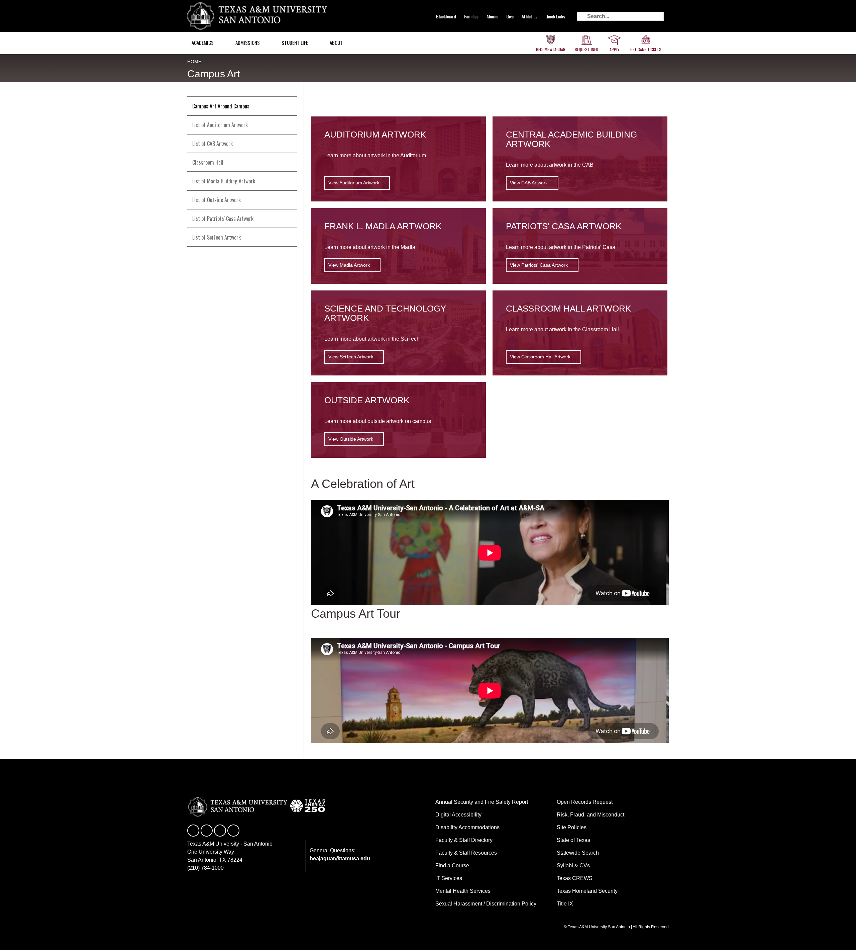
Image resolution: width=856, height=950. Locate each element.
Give (510, 16)
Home (194, 61)
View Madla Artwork (349, 265)
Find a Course (452, 865)
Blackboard (446, 16)
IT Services (448, 878)
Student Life (295, 42)
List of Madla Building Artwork (223, 181)
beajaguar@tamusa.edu (340, 858)
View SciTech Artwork (350, 356)
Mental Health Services (463, 891)
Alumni (492, 16)
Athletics (529, 16)
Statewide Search (578, 853)
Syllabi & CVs (573, 865)
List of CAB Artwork (212, 144)
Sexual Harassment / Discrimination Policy (485, 903)
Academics (203, 42)
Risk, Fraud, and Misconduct (590, 814)
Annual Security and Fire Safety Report (481, 802)
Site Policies (571, 827)
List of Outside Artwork (216, 200)
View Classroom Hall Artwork (540, 356)
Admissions (247, 42)
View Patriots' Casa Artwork (539, 265)
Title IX (565, 903)
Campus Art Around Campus (220, 106)
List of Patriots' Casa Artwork (222, 218)
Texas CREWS (575, 878)
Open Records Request (585, 802)
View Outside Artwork (350, 439)
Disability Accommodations (467, 827)
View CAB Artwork (529, 182)
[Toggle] (289, 144)
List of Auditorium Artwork (220, 125)
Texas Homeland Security (587, 891)
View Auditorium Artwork (353, 182)
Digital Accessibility (458, 814)
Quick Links (555, 16)
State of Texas (573, 840)
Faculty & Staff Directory (464, 840)
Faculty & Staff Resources (466, 853)
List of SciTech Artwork (216, 237)
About (336, 42)
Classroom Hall (207, 162)
